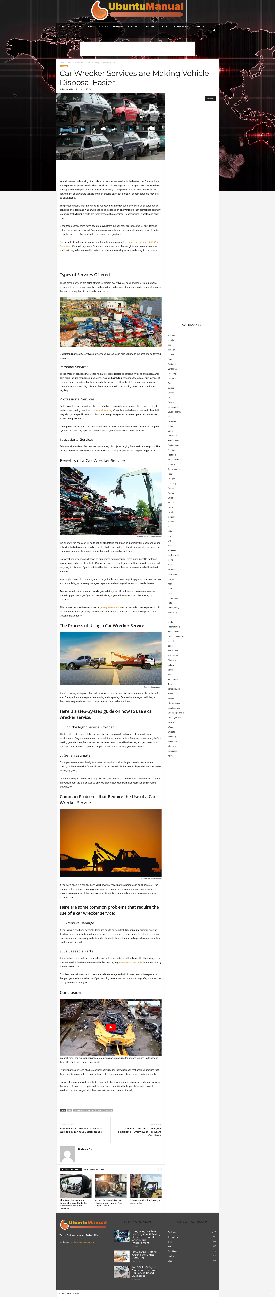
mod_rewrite (173, 555)
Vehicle (69, 63)
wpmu (170, 756)
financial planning (103, 410)
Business (118, 26)
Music (170, 565)
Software (172, 665)
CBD (170, 397)
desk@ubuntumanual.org (82, 1242)
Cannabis (172, 378)
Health (150, 26)
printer (170, 622)
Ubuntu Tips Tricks (97, 26)
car (69, 1110)
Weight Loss (173, 741)
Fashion (171, 450)
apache (171, 340)
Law (170, 536)
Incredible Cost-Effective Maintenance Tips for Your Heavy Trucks (109, 1203)
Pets (170, 603)
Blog (170, 359)
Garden (171, 493)
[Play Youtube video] (111, 1027)
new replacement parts (130, 962)
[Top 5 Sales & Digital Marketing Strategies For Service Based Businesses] (122, 1272)
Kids (170, 531)
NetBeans (172, 569)
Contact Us (69, 34)
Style (170, 674)
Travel (170, 694)
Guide (170, 498)
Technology (180, 26)
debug (170, 426)
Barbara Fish (68, 89)
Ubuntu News (174, 703)
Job (169, 526)
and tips (171, 335)
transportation (174, 689)
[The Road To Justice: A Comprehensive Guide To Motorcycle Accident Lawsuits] (76, 1186)
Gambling (172, 483)
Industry (171, 517)
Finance (171, 464)
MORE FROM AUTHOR (94, 1169)
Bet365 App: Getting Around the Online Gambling (144, 1254)
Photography (173, 608)
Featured (172, 455)
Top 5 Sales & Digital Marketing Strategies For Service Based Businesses (144, 1271)
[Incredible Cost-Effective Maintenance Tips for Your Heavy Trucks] (111, 1186)
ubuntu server (174, 708)
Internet (163, 26)
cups (170, 417)
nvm (170, 593)
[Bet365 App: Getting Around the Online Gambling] (122, 1256)
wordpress (172, 751)
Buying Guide (174, 369)
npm (170, 589)
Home (65, 26)
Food (170, 474)
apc (169, 345)
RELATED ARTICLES (70, 1169)
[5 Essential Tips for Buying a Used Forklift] (146, 1186)
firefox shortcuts (174, 469)
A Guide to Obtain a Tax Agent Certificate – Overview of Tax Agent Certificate (139, 1132)
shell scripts (173, 655)
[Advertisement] (137, 49)
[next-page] (160, 1169)
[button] (214, 30)
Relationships (174, 632)
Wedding (172, 737)
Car (169, 383)
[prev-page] (156, 1169)
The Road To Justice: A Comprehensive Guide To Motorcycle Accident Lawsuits (73, 1204)
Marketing (199, 26)
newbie (171, 579)
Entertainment (174, 440)
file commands (174, 460)
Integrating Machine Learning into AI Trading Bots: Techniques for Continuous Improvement (146, 1237)
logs (170, 546)
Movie (170, 560)
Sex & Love (173, 651)
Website (171, 732)
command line (174, 407)
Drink (170, 431)
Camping (172, 374)
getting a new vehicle (111, 607)
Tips (170, 684)
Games (77, 26)
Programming (174, 627)
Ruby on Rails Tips (176, 636)
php (169, 617)
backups (171, 350)
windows (172, 746)
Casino (171, 393)
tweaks (171, 698)
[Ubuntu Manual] (137, 11)
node (170, 584)
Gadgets (171, 479)
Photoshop (172, 612)
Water (170, 727)
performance (173, 598)
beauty (171, 354)
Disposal (90, 1110)
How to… (172, 512)
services (100, 1110)
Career (171, 388)
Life (169, 541)
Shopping (172, 660)
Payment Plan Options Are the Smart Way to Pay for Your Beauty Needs (82, 1130)
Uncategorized (174, 717)
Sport (170, 670)
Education (134, 26)
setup (170, 646)
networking (172, 574)
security (171, 641)
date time (172, 421)
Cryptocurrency (174, 412)
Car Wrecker (79, 1110)
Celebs (171, 402)
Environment (173, 445)
